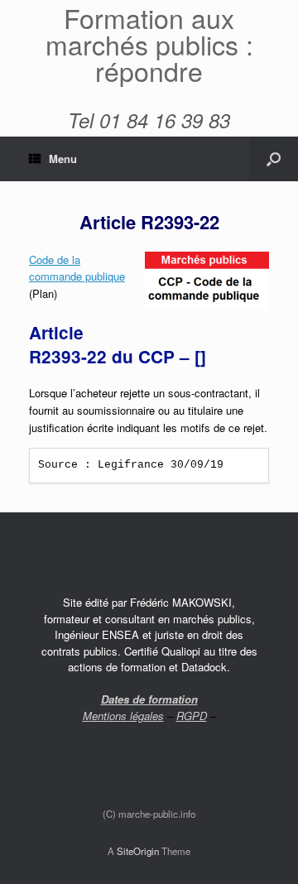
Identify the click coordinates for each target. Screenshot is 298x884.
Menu (63, 158)
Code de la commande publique (77, 268)
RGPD (191, 715)
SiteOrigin (138, 851)
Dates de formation (149, 699)
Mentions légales (123, 715)
